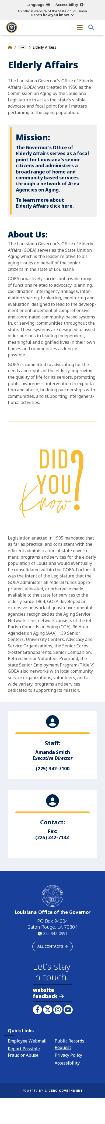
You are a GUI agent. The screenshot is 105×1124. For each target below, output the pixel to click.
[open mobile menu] (80, 27)
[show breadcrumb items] (22, 47)
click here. (62, 206)
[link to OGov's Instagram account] (57, 1009)
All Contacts (50, 946)
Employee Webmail (27, 1041)
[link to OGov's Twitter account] (47, 1009)
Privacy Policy (68, 1055)
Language (35, 4)
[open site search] (91, 27)
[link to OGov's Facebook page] (37, 1009)
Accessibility (66, 4)
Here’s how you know (50, 15)
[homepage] (11, 27)
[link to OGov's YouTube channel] (68, 1009)
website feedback (45, 993)
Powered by (52, 1091)
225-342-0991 (55, 933)
